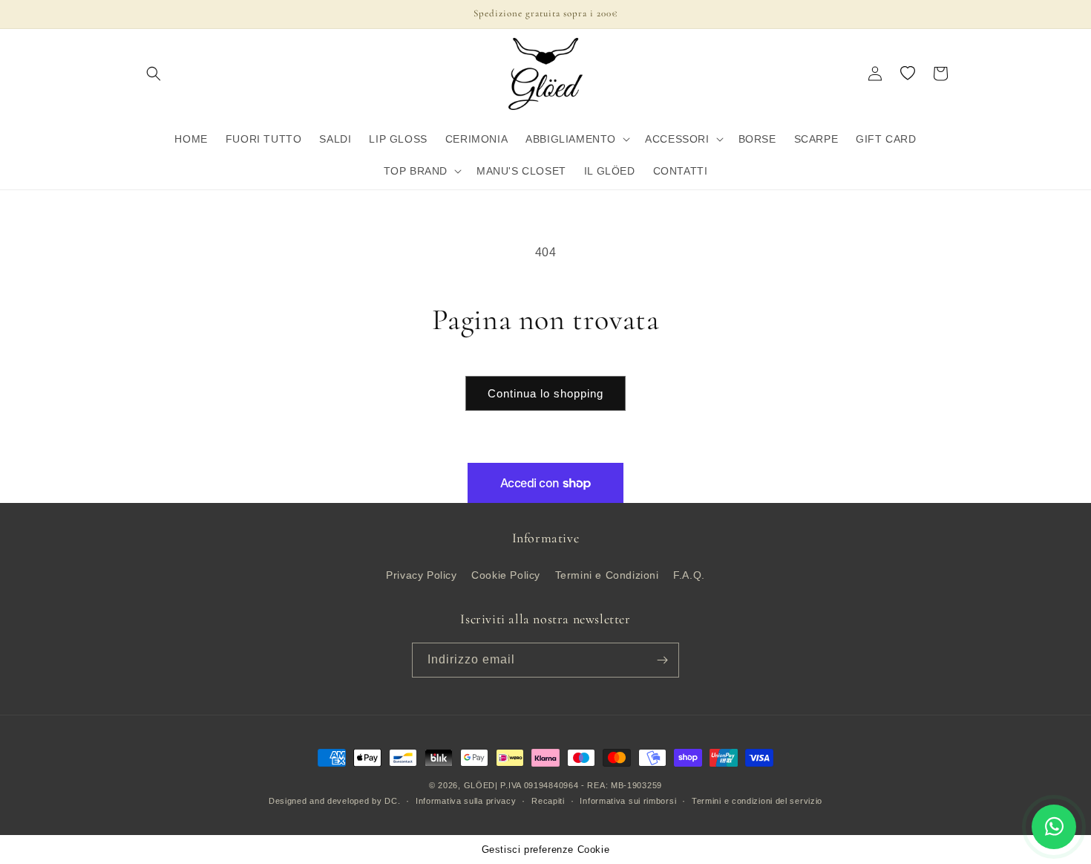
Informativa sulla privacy (466, 800)
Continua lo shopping (545, 393)
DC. (392, 800)
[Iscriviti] (662, 660)
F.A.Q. (689, 575)
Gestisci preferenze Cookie (546, 849)
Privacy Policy (421, 575)
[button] (153, 73)
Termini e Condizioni (607, 575)
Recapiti (548, 800)
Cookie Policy (505, 575)
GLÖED (480, 785)
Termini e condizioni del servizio (757, 800)
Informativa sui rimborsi (628, 800)
